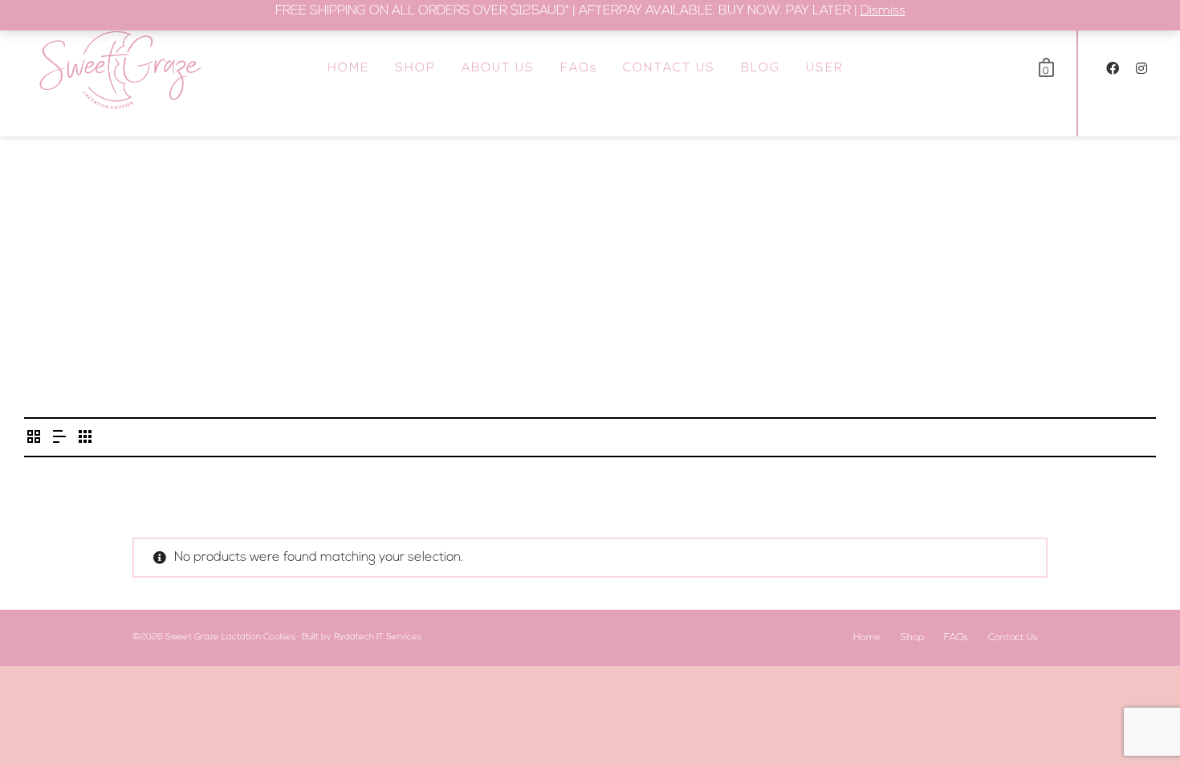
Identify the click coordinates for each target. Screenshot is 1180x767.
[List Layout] (59, 439)
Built (310, 637)
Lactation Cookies (258, 637)
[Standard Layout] (33, 439)
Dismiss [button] (883, 11)
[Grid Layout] (85, 439)
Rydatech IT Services (377, 637)
